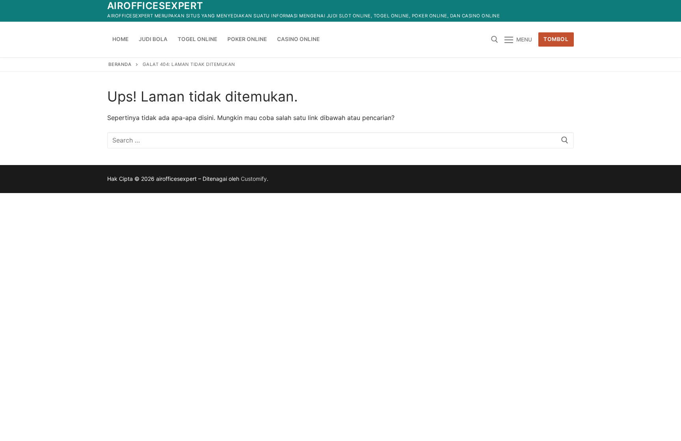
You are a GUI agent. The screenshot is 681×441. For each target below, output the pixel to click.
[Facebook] (510, 11)
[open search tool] (494, 39)
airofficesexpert (155, 5)
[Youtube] (539, 11)
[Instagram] (553, 11)
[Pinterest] (568, 11)
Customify (254, 178)
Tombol (555, 39)
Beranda (120, 64)
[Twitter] (525, 11)
